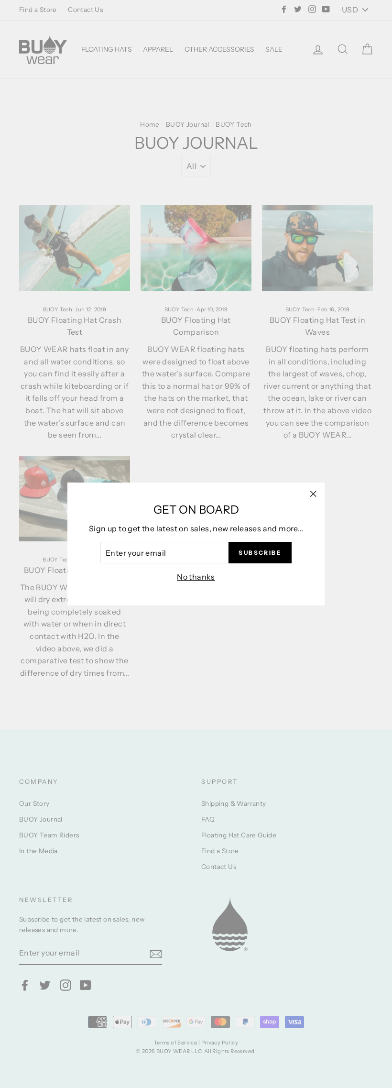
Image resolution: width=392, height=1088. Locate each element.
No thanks (196, 577)
